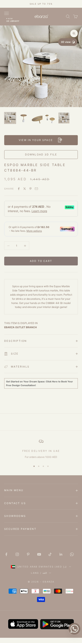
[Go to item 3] (37, 118)
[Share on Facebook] (18, 188)
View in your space (36, 140)
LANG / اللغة (39, 572)
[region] (41, 449)
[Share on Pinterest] (30, 188)
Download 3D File (41, 154)
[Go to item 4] (50, 118)
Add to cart (41, 261)
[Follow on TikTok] (50, 554)
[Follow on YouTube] (39, 554)
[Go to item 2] (23, 118)
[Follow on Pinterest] (28, 554)
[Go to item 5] (64, 118)
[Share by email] (36, 188)
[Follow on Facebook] (6, 554)
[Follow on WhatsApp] (72, 554)
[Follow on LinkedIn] (61, 554)
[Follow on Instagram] (17, 554)
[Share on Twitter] (24, 188)
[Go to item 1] (10, 118)
